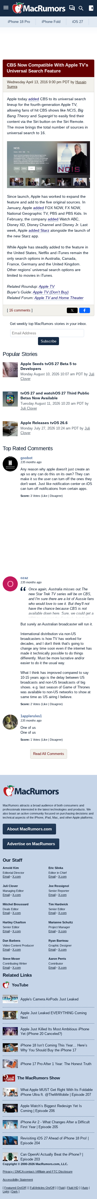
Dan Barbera (11, 940)
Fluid (61, 1187)
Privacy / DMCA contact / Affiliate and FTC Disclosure (37, 1171)
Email (6, 876)
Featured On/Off (15, 1187)
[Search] (83, 8)
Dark (14, 1191)
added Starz (39, 230)
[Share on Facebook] (84, 310)
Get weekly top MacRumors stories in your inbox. (48, 324)
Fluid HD (72, 1187)
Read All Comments (48, 754)
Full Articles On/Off (42, 1187)
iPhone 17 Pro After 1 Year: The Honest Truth (55, 1064)
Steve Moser (11, 958)
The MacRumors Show (38, 1078)
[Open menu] (6, 8)
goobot (26, 458)
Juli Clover (28, 408)
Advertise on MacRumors (31, 843)
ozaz (24, 578)
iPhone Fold (51, 22)
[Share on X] (72, 310)
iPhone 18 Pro (19, 22)
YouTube (20, 985)
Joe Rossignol (58, 886)
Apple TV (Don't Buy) (51, 292)
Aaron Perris (57, 958)
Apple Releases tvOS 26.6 (44, 423)
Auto (85, 1187)
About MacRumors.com (29, 829)
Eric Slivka (55, 867)
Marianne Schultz (60, 922)
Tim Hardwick (58, 904)
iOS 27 (77, 22)
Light (6, 1191)
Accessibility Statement (18, 1179)
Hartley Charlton (14, 922)
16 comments (19, 310)
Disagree (56, 495)
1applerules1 (31, 716)
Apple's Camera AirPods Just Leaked (49, 999)
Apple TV (46, 286)
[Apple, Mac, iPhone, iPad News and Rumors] (39, 14)
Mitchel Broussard (16, 904)
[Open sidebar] (91, 9)
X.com (16, 876)
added (33, 99)
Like (44, 495)
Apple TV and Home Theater (59, 298)
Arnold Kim (11, 867)
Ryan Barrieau (58, 940)
